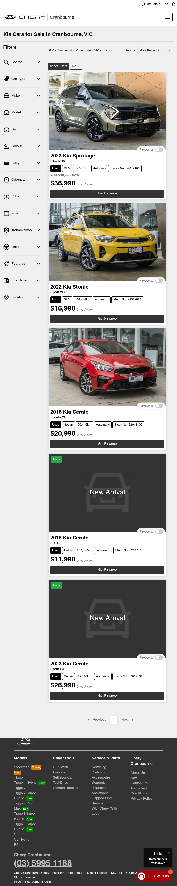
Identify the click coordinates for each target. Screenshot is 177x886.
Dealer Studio (41, 882)
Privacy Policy (141, 799)
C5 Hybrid (22, 839)
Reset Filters (58, 66)
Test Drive (60, 783)
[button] (167, 17)
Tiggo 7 (20, 788)
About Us (138, 773)
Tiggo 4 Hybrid (25, 783)
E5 (16, 845)
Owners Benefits (65, 788)
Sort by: (130, 50)
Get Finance (107, 193)
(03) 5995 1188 (157, 4)
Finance (59, 772)
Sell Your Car (63, 777)
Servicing (99, 767)
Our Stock (60, 767)
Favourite (146, 149)
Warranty (99, 783)
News (135, 778)
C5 (16, 834)
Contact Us (139, 783)
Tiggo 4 (20, 777)
